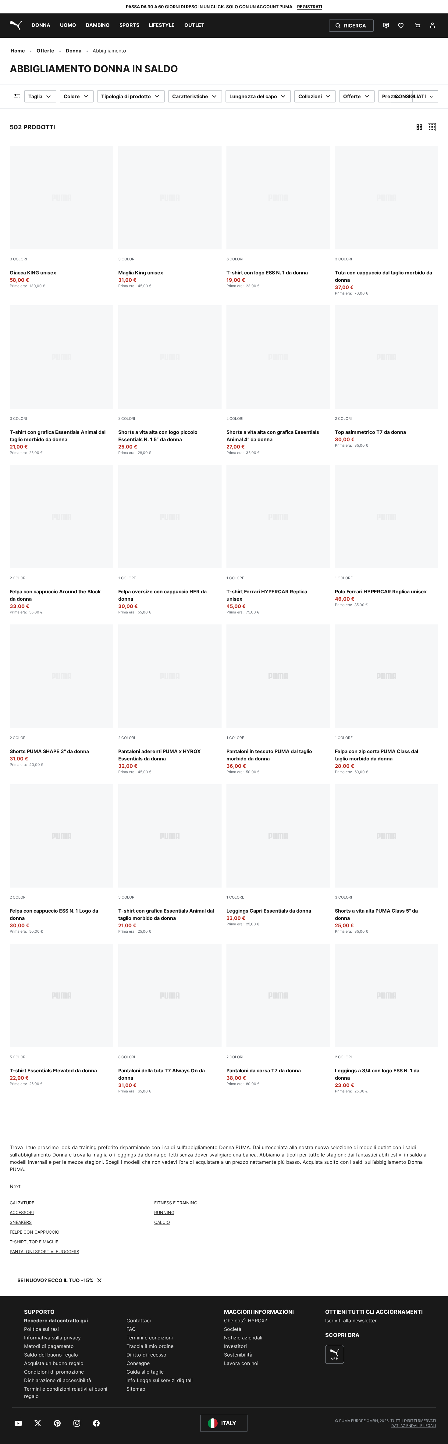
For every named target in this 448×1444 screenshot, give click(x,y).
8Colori (126, 1057)
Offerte (45, 51)
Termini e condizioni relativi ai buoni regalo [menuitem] (65, 1392)
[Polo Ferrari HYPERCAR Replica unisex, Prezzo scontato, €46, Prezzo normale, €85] (387, 536)
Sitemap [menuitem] (135, 1389)
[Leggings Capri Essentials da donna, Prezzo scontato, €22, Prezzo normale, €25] (278, 855)
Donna (73, 51)
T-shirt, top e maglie (34, 1241)
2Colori (126, 418)
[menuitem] (41, 26)
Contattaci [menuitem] (138, 1320)
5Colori (18, 1057)
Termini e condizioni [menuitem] (149, 1338)
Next (15, 1186)
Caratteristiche (190, 96)
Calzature (22, 1202)
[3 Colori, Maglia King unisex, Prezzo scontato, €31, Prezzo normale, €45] (170, 217)
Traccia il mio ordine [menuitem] (149, 1346)
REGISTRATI (309, 6)
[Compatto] (419, 127)
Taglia (35, 96)
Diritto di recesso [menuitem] (146, 1355)
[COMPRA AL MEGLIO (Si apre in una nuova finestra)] (334, 1354)
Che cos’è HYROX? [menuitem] (245, 1320)
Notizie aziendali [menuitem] (243, 1338)
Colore (72, 96)
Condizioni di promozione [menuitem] (54, 1372)
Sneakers (21, 1222)
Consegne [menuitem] (138, 1363)
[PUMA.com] (15, 26)
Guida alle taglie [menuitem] (145, 1372)
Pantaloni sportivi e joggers (44, 1251)
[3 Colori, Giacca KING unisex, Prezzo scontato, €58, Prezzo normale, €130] (61, 217)
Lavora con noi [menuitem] (241, 1363)
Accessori (22, 1212)
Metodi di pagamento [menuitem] (49, 1346)
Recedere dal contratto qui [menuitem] (56, 1320)
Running (164, 1212)
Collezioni (310, 96)
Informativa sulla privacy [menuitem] (52, 1338)
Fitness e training (175, 1202)
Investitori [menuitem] (235, 1346)
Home (18, 51)
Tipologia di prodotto (126, 96)
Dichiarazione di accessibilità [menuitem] (57, 1380)
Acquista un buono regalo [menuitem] (54, 1363)
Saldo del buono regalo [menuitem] (51, 1355)
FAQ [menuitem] (131, 1329)
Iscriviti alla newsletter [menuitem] (351, 1320)
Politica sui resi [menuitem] (41, 1329)
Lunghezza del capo (253, 96)
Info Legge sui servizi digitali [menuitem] (159, 1380)
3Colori (18, 259)
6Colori (234, 259)
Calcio (162, 1222)
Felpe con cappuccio (34, 1232)
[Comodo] (431, 127)
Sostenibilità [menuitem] (238, 1355)
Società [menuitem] (232, 1329)
